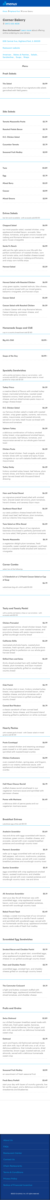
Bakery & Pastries (21, 54)
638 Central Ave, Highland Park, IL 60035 (21, 41)
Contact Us (9, 1159)
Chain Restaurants (12, 1165)
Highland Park (14, 11)
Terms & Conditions (13, 1172)
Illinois (5, 11)
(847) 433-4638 (12, 23)
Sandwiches (8, 57)
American (7, 54)
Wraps (26, 57)
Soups (18, 57)
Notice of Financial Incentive (17, 1185)
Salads (34, 54)
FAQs (6, 1146)
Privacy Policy (10, 1178)
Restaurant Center (12, 1153)
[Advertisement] (25, 1116)
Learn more (26, 30)
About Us (8, 1140)
